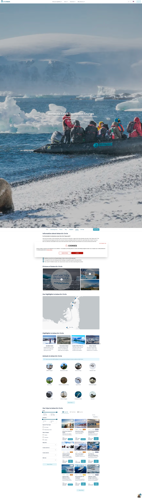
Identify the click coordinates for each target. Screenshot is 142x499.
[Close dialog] (91, 235)
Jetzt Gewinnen (82, 255)
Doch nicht (82, 258)
